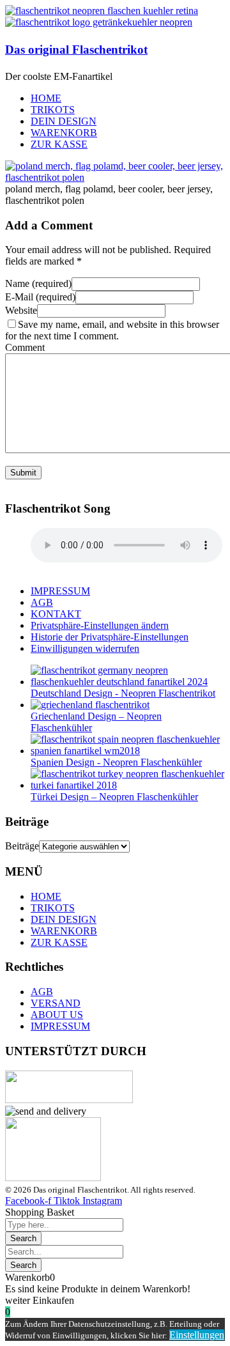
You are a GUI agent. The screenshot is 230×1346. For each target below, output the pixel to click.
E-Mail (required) (40, 296)
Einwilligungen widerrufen (85, 648)
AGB (42, 602)
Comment (25, 347)
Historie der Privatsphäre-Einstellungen (109, 636)
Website (21, 310)
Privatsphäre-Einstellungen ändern (100, 625)
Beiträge (22, 845)
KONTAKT (56, 613)
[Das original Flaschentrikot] (101, 10)
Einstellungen (196, 1334)
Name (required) (38, 283)
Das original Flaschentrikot (76, 49)
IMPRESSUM (60, 590)
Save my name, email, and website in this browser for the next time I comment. (112, 330)
